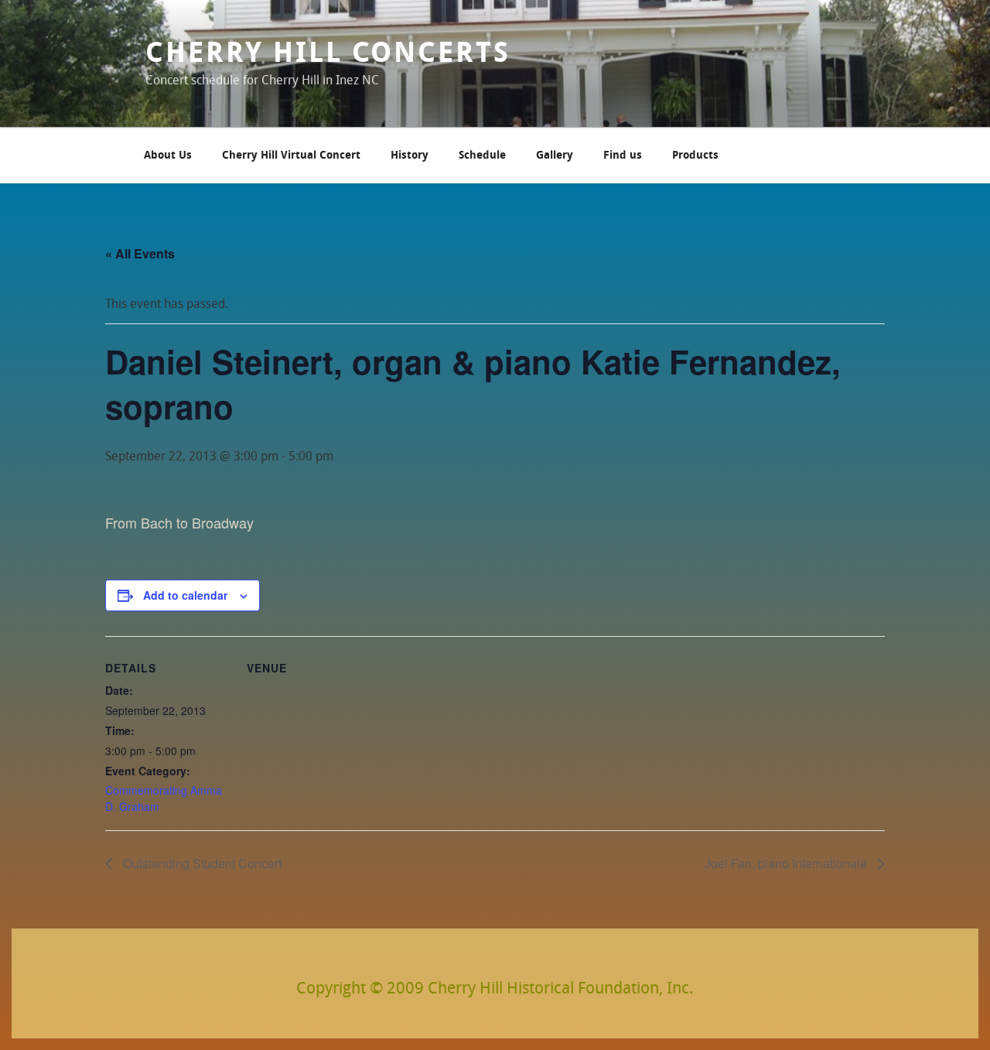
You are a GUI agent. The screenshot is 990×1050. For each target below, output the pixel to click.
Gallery (554, 156)
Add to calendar (185, 595)
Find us (622, 156)
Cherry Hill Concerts (327, 54)
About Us (168, 156)
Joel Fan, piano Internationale (787, 863)
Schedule (482, 156)
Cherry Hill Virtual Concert (291, 156)
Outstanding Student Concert (201, 863)
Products (695, 156)
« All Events (140, 253)
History (409, 156)
